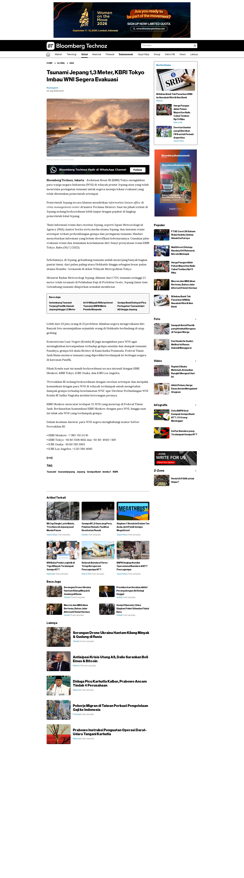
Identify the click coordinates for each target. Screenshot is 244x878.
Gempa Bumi (94, 472)
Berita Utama (163, 65)
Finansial (110, 54)
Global (84, 54)
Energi (157, 54)
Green (182, 54)
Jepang (81, 472)
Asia (71, 63)
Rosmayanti (52, 88)
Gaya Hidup (143, 54)
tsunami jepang (66, 472)
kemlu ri (107, 472)
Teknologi (71, 54)
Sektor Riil (170, 54)
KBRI (115, 472)
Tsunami (51, 472)
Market (58, 54)
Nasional (96, 54)
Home (50, 63)
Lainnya (194, 54)
